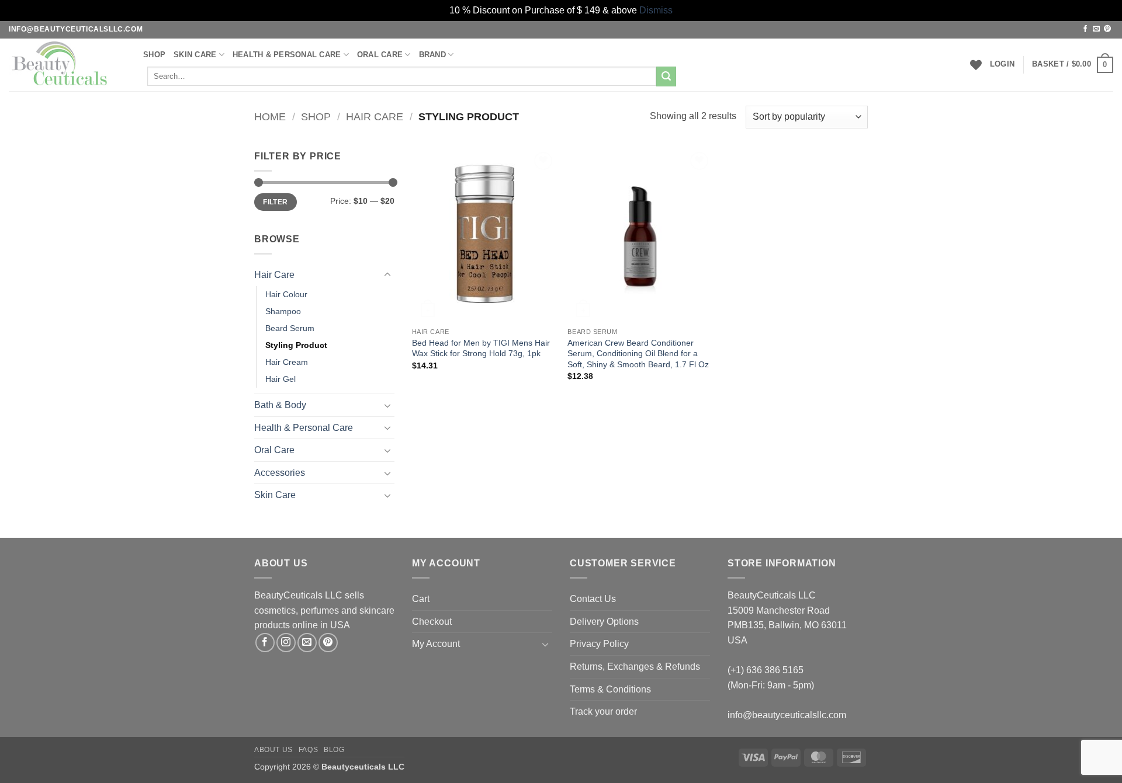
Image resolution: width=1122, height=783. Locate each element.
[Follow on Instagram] (286, 642)
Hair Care (374, 116)
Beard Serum (289, 328)
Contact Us (593, 599)
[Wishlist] (976, 65)
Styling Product (296, 345)
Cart (421, 599)
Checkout (432, 622)
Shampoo (283, 311)
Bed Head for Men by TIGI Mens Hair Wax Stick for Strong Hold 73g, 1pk (481, 348)
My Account (436, 644)
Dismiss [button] (656, 10)
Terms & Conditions (610, 689)
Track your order (603, 711)
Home (270, 116)
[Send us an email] (1096, 29)
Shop (154, 54)
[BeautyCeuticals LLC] (67, 65)
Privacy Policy (599, 644)
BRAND (432, 54)
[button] (1002, 64)
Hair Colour (286, 294)
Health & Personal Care (287, 54)
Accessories (279, 473)
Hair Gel (280, 379)
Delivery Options (604, 622)
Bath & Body (280, 405)
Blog (334, 750)
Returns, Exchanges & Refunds (635, 666)
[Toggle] (387, 275)
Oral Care (274, 450)
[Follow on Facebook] (1085, 29)
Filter (275, 202)
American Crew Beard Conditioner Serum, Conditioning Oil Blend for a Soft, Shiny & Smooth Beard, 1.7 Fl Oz (638, 353)
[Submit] (666, 76)
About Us (273, 750)
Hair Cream (286, 362)
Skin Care (195, 54)
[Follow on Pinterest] (1107, 29)
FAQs (308, 750)
